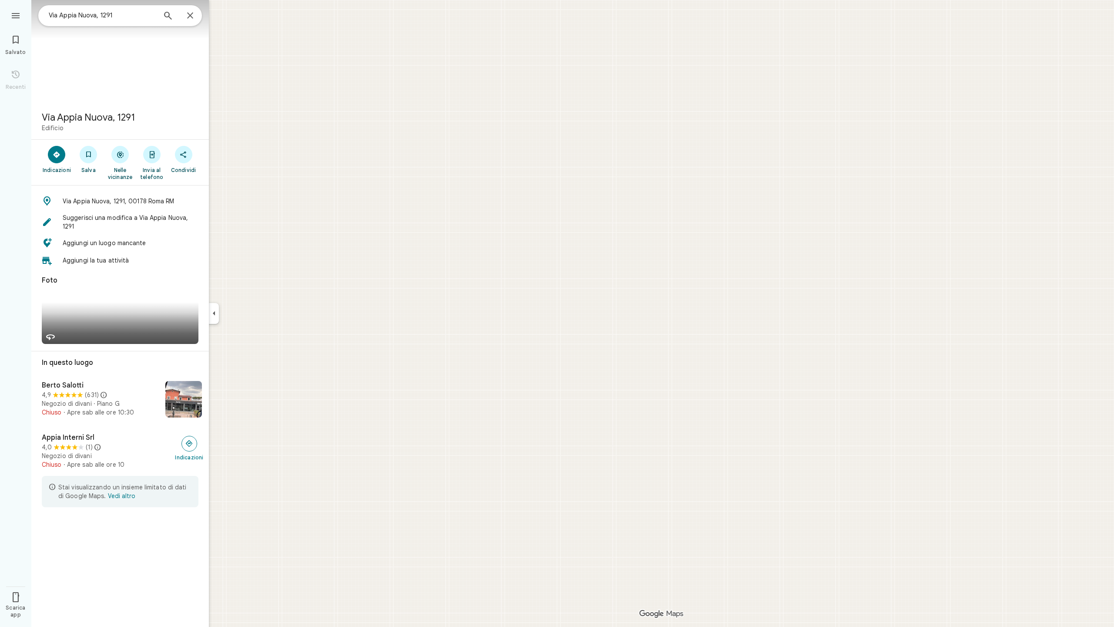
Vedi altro (121, 496)
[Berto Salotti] (120, 400)
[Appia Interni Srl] (120, 451)
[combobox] (102, 15)
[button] (120, 201)
